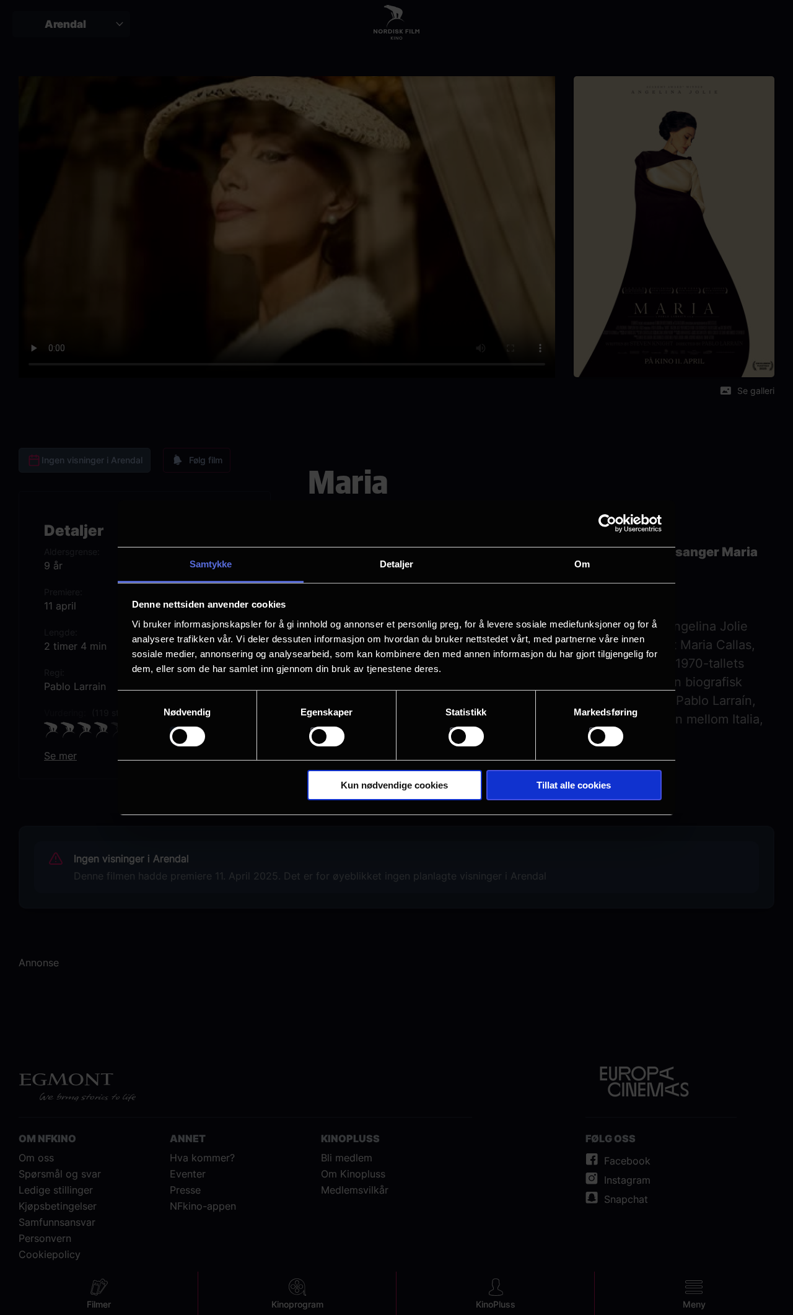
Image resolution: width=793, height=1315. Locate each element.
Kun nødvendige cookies (394, 785)
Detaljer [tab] (397, 563)
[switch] (326, 736)
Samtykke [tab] (211, 563)
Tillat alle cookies (574, 785)
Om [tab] (582, 563)
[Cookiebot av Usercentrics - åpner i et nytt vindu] (607, 523)
